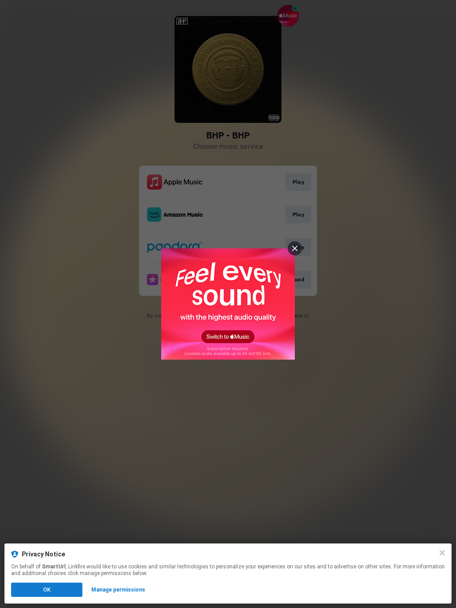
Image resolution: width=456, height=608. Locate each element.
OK (46, 590)
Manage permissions (118, 590)
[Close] (442, 553)
